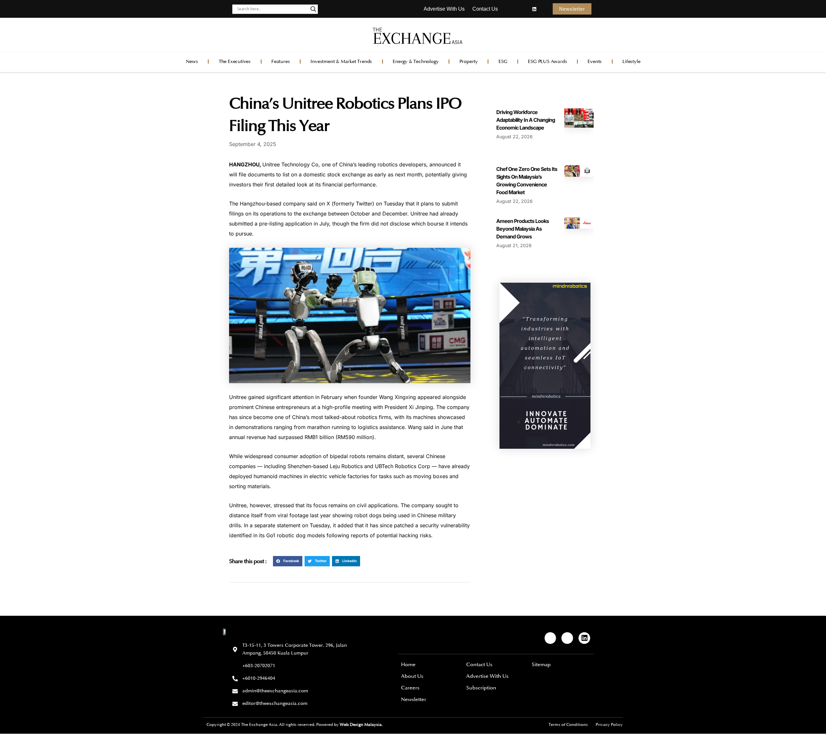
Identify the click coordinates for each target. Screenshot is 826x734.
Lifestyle (631, 61)
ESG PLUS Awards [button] (547, 61)
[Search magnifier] (313, 9)
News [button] (192, 61)
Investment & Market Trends (341, 61)
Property (468, 61)
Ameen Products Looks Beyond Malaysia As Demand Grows (522, 229)
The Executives (235, 61)
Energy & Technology (415, 61)
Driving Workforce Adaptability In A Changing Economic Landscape (525, 120)
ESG (503, 61)
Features (280, 61)
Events (595, 61)
